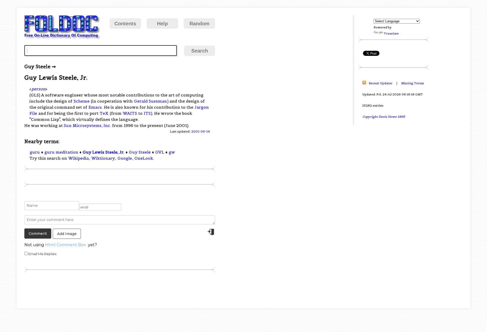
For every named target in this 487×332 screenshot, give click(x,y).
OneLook (143, 158)
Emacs (95, 107)
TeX (104, 113)
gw (172, 152)
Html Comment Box (65, 244)
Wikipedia (78, 158)
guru (35, 152)
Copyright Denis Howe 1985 (383, 117)
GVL (159, 152)
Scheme (82, 101)
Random (199, 23)
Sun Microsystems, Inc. (87, 125)
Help (162, 23)
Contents (125, 23)
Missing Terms (412, 83)
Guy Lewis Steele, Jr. (103, 152)
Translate (391, 33)
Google (124, 158)
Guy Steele (140, 152)
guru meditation (61, 152)
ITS (147, 113)
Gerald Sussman (150, 101)
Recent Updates (380, 83)
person (38, 88)
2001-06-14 (200, 131)
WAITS (130, 113)
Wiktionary (103, 158)
